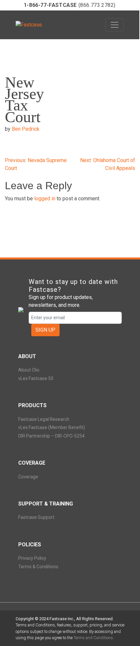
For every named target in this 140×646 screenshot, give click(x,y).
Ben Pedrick (25, 129)
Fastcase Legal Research (43, 419)
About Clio (28, 370)
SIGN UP (45, 330)
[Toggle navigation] (114, 24)
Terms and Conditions (93, 637)
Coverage (28, 476)
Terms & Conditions (38, 566)
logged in (44, 198)
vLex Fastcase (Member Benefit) (51, 427)
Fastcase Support (36, 517)
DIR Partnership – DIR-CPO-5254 (51, 436)
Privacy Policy (32, 558)
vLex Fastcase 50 (35, 378)
